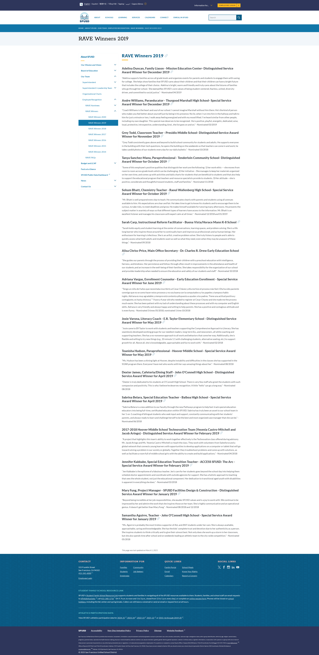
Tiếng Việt (112, 4)
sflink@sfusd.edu (88, 598)
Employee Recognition (118, 28)
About (97, 17)
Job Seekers (138, 571)
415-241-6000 (85, 573)
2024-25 (121, 618)
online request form (197, 598)
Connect (164, 17)
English (87, 4)
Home (81, 28)
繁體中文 (103, 4)
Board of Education (89, 70)
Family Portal (170, 567)
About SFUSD (91, 28)
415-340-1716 (107, 598)
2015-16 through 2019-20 (170, 618)
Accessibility (96, 630)
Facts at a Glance (88, 169)
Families (123, 567)
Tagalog (121, 4)
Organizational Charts (92, 94)
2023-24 (131, 618)
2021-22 (150, 618)
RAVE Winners (137, 28)
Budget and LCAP (88, 163)
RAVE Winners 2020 (97, 117)
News (83, 180)
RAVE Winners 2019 (97, 123)
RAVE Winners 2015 (97, 146)
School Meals (187, 567)
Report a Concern (189, 575)
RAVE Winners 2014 (97, 152)
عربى (128, 4)
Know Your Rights (190, 571)
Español (95, 4)
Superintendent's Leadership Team (97, 88)
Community (138, 567)
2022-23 (141, 618)
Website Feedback (175, 630)
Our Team (102, 28)
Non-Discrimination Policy (119, 630)
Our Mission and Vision (91, 65)
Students (124, 571)
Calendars (150, 17)
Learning (122, 17)
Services (136, 17)
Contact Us (86, 186)
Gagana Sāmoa (137, 4)
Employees (124, 575)
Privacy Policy (142, 630)
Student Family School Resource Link (102, 595)
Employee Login (227, 5)
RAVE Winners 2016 (97, 140)
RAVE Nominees (92, 105)
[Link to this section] (166, 56)
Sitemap (157, 630)
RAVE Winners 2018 (97, 128)
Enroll (167, 571)
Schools (109, 17)
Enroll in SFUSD (180, 17)
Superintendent (89, 82)
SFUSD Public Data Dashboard (94, 175)
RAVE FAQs (90, 157)
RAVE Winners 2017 (97, 134)
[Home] (84, 17)
